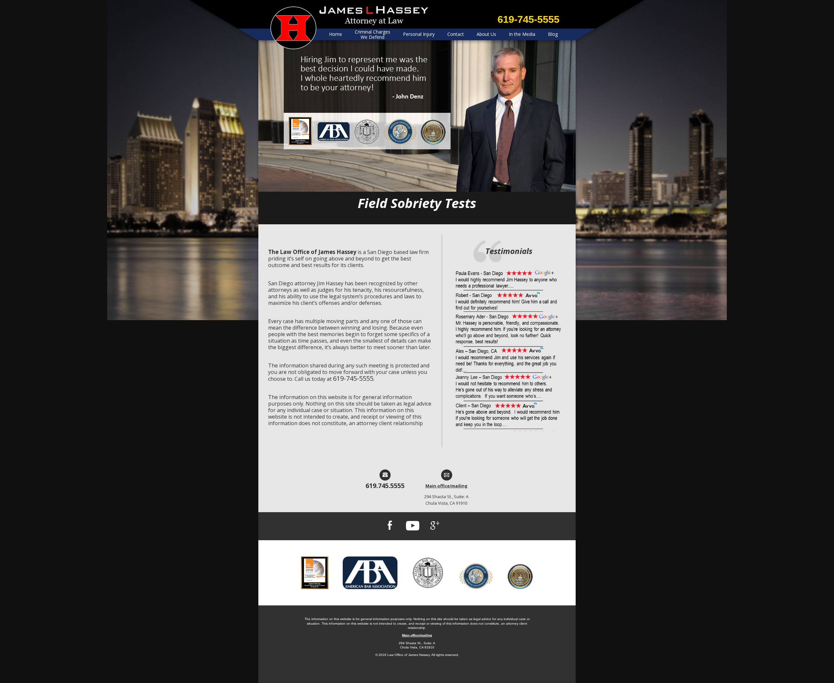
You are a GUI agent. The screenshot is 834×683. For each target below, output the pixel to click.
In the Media (522, 34)
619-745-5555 (528, 19)
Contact (455, 34)
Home (335, 34)
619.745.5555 (385, 485)
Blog (553, 34)
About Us (486, 34)
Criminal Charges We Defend (372, 34)
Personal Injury (419, 34)
